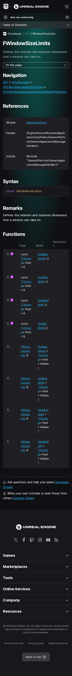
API (5, 82)
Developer (15, 33)
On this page (14, 65)
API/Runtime (20, 82)
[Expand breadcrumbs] (27, 33)
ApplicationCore (37, 122)
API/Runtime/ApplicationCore (23, 87)
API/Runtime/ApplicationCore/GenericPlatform (34, 92)
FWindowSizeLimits (25, 351)
